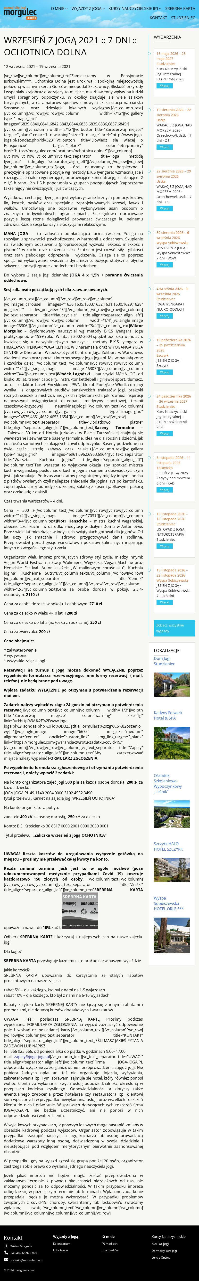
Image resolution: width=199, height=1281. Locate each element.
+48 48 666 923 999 (23, 1253)
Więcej (164, 86)
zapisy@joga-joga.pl (32, 1056)
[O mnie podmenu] (66, 8)
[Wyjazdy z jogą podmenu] (103, 8)
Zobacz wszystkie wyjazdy (170, 628)
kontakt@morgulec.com (26, 1260)
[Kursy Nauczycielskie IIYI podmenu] (160, 8)
